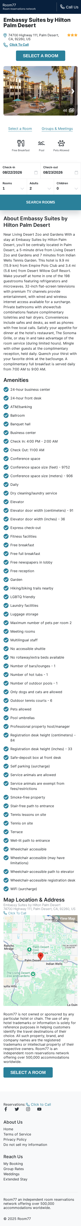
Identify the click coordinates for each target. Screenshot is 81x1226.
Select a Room (40, 55)
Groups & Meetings (57, 128)
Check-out (50, 167)
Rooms (7, 183)
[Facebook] (5, 1110)
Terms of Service (17, 1134)
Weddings (11, 1174)
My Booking (13, 1163)
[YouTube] (39, 1110)
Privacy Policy (15, 1139)
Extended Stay (15, 1179)
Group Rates (13, 1169)
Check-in (9, 167)
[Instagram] (28, 1110)
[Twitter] (17, 1110)
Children (62, 183)
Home (8, 1129)
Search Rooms (40, 202)
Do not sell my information (25, 1144)
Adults (34, 183)
